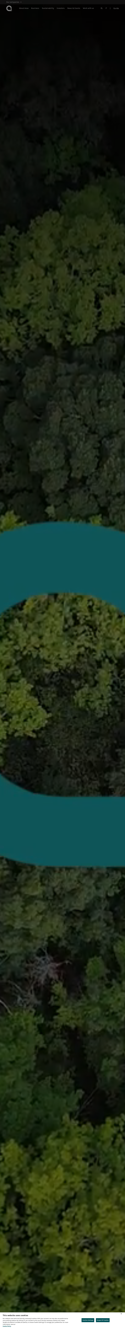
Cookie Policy (7, 1326)
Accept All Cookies (103, 1320)
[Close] (121, 1314)
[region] (62, 1320)
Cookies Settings (87, 1320)
